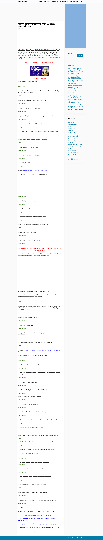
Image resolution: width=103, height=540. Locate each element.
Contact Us (73, 538)
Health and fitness (73, 124)
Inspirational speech (73, 133)
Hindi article (71, 126)
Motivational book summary (75, 139)
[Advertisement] (40, 12)
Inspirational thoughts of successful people (28, 530)
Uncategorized (72, 157)
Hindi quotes (55, 1)
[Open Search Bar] (81, 1)
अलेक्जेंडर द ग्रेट (24, 54)
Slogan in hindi (72, 155)
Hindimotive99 (23, 1)
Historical (70, 130)
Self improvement (74, 1)
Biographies (47, 1)
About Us (67, 538)
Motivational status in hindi (75, 144)
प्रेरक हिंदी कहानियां (73, 159)
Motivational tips (64, 1)
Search (70, 53)
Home (40, 1)
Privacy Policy (80, 538)
